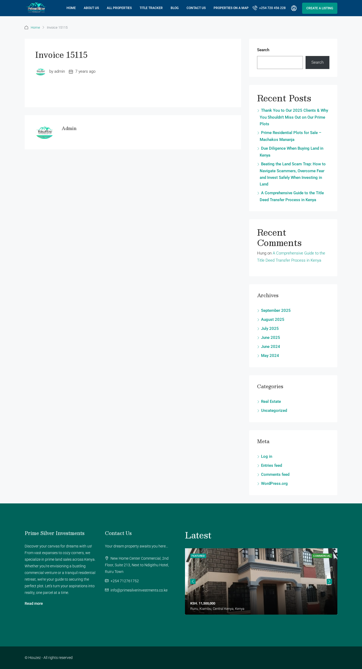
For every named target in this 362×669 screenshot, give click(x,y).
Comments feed (275, 474)
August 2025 (272, 319)
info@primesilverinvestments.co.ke (139, 590)
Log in (266, 456)
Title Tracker (151, 8)
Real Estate (271, 401)
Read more (34, 603)
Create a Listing (319, 8)
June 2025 (270, 337)
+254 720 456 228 (272, 8)
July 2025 (270, 328)
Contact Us (196, 8)
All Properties (119, 8)
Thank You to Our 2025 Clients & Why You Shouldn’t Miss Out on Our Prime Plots (294, 117)
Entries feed (271, 465)
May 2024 (270, 355)
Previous (193, 581)
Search (263, 50)
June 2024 (270, 346)
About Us (91, 8)
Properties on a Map (231, 8)
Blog (175, 8)
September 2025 (276, 310)
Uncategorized (274, 410)
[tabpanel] (261, 581)
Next (329, 581)
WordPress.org (274, 483)
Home (71, 8)
